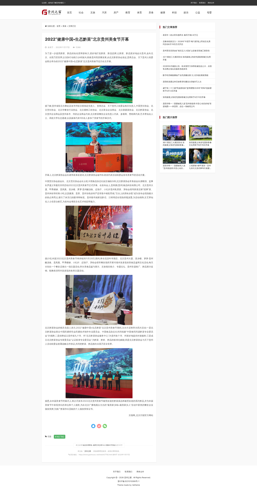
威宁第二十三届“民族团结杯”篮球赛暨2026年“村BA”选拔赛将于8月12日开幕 (187, 89)
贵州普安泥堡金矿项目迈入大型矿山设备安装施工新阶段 (187, 50)
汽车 (104, 12)
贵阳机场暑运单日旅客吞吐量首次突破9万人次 (187, 81)
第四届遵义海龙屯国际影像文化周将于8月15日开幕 (187, 97)
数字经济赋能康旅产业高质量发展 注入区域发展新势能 (187, 75)
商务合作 (211, 3)
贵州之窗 (87, 451)
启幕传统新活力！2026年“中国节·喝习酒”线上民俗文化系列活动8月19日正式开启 (186, 43)
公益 (197, 12)
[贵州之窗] (51, 12)
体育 (139, 12)
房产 (116, 12)
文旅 (92, 12)
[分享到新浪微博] (99, 426)
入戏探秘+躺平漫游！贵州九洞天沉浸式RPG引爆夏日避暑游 (200, 166)
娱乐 (186, 12)
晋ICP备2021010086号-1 (128, 481)
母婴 (209, 12)
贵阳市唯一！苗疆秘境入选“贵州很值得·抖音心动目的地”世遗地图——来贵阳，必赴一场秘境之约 (187, 105)
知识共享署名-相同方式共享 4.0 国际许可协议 (99, 445)
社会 (81, 12)
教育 (127, 12)
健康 (162, 12)
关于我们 (194, 3)
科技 (174, 12)
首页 (69, 12)
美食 (151, 12)
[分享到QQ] (93, 426)
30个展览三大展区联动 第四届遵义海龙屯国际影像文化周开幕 (187, 58)
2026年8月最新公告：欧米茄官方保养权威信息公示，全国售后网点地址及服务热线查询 (187, 67)
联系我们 (202, 3)
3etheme (136, 485)
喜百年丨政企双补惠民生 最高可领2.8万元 (187, 35)
